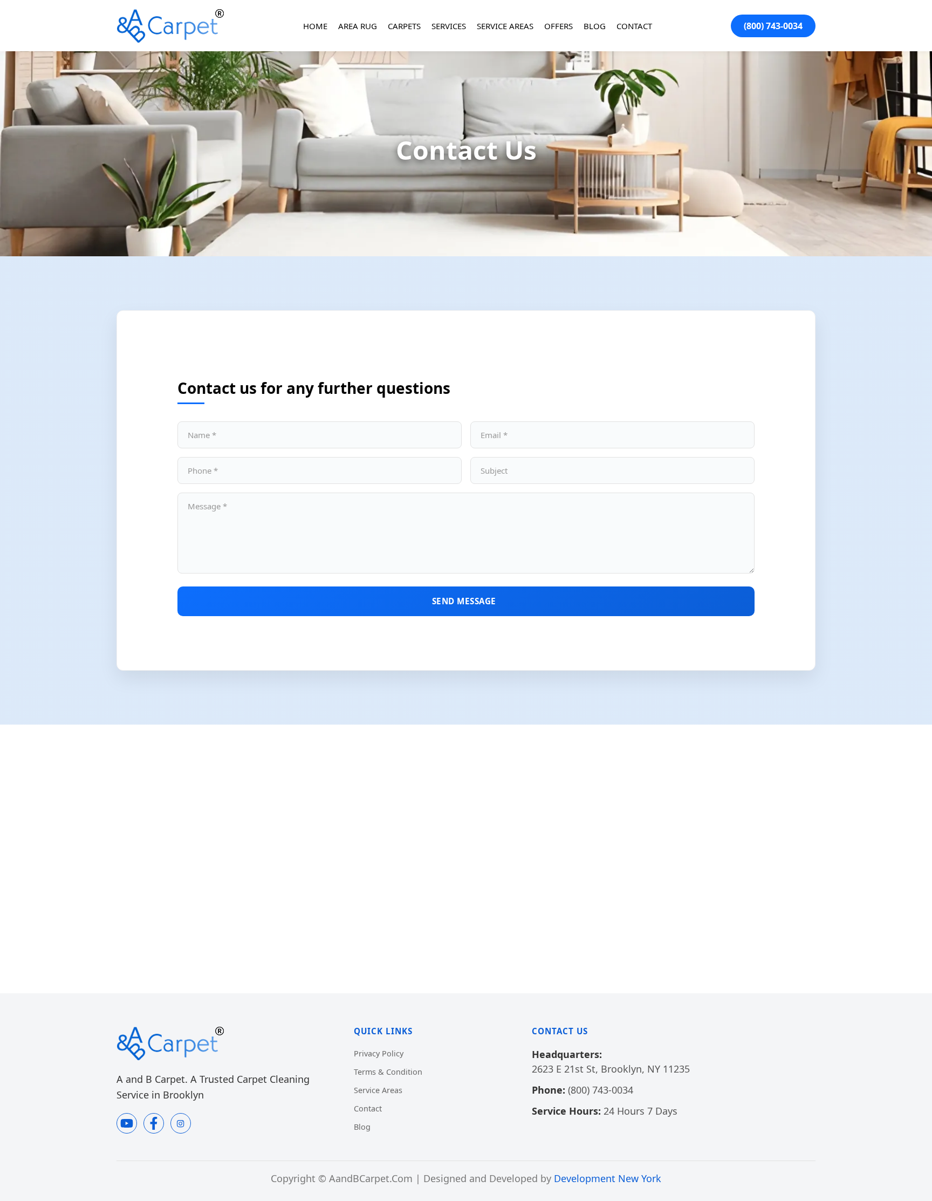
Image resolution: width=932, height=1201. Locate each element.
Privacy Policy (378, 1053)
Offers (558, 26)
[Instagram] (180, 1123)
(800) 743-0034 (773, 26)
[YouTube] (126, 1123)
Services (448, 26)
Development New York (607, 1178)
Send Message (464, 601)
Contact (634, 26)
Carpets (404, 26)
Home (315, 26)
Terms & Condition (388, 1072)
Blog (595, 26)
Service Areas (505, 26)
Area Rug (357, 26)
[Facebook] (153, 1123)
